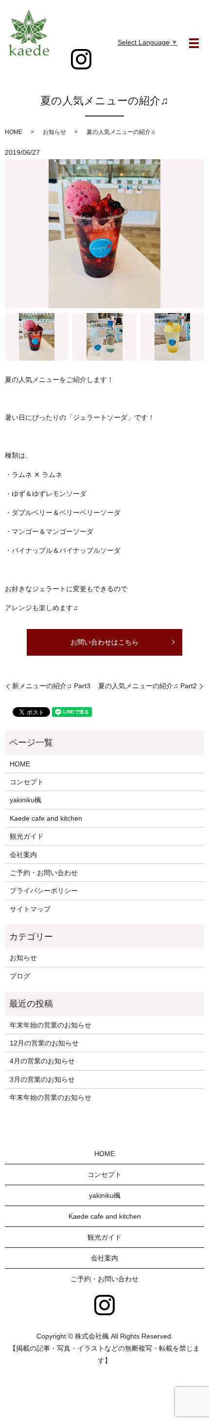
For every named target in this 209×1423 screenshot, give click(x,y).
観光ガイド (27, 836)
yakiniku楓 (25, 800)
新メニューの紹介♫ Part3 (51, 686)
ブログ (20, 976)
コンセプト (27, 782)
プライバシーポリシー (44, 890)
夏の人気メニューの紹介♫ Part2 (147, 686)
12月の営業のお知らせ (44, 1043)
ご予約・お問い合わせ (44, 873)
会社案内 (23, 855)
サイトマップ (30, 909)
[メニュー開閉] (194, 43)
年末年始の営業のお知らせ (50, 1025)
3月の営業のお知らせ (42, 1079)
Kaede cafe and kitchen (46, 818)
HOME (13, 132)
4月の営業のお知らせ (42, 1061)
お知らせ (54, 132)
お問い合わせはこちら (104, 642)
